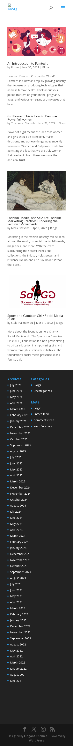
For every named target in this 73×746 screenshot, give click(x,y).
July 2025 (15, 457)
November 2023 (20, 560)
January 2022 (18, 668)
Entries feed (41, 414)
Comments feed (44, 420)
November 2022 (20, 632)
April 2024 (16, 530)
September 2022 (20, 638)
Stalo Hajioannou (22, 323)
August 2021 (18, 674)
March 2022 (17, 662)
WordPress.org (43, 426)
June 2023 (16, 590)
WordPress (36, 740)
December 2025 (20, 427)
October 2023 (18, 566)
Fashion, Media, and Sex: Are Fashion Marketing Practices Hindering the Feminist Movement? (34, 221)
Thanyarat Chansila (23, 123)
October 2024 (18, 499)
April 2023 (16, 602)
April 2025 (16, 475)
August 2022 (18, 644)
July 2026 (15, 385)
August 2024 (18, 505)
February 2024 (19, 542)
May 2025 (16, 469)
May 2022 (16, 650)
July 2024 (15, 511)
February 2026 (19, 415)
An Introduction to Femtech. (27, 63)
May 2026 (16, 397)
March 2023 (17, 608)
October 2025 (18, 439)
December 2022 (20, 626)
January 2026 (18, 421)
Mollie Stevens (20, 228)
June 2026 (16, 391)
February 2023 (19, 614)
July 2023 (15, 584)
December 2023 (20, 554)
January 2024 (18, 548)
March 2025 (17, 481)
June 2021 (16, 681)
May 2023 (16, 596)
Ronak (15, 67)
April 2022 (16, 656)
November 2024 (20, 493)
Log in (37, 408)
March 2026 (17, 409)
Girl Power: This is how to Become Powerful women (32, 117)
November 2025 (20, 433)
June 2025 (16, 463)
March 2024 (17, 536)
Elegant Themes (35, 736)
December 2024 (20, 487)
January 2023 (18, 620)
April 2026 (16, 403)
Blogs (45, 67)
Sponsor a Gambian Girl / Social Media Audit (35, 317)
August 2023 (18, 578)
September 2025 (20, 445)
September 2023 (20, 572)
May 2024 (16, 524)
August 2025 (18, 451)
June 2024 (16, 517)
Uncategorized (43, 391)
